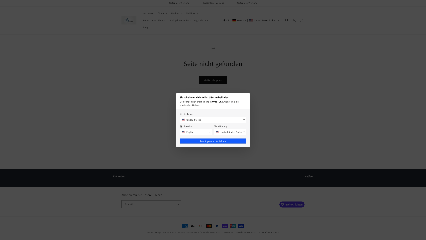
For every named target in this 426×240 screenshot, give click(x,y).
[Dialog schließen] (247, 95)
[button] (213, 120)
